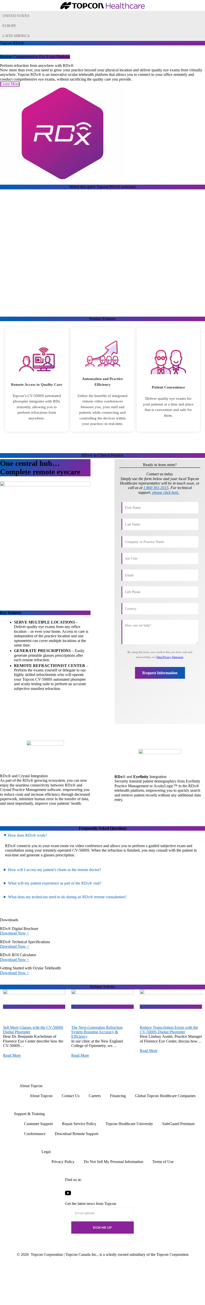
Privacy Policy (63, 1162)
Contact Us (71, 1096)
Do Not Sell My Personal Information (113, 1162)
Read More (12, 1055)
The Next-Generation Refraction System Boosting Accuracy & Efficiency (96, 1032)
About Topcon (31, 1086)
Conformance (35, 1134)
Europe (9, 26)
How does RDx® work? (27, 835)
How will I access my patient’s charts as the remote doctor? (54, 870)
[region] (102, 379)
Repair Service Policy (79, 1124)
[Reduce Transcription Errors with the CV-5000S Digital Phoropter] (171, 1007)
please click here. (165, 492)
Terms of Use (163, 1162)
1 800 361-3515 (155, 488)
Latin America (16, 36)
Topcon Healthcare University (129, 1124)
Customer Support (38, 1124)
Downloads (9, 920)
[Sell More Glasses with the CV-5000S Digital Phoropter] (34, 1007)
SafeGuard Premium (178, 1124)
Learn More (9, 84)
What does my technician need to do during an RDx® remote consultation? (67, 897)
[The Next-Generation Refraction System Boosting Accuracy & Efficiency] (102, 1007)
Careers (95, 1096)
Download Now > (14, 933)
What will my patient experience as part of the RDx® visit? (54, 883)
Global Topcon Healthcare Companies (165, 1096)
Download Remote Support (76, 1134)
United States (15, 16)
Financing (118, 1096)
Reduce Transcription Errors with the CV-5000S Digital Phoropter (169, 1029)
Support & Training (29, 1114)
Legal (46, 1152)
